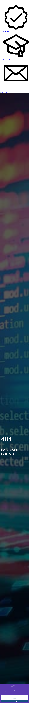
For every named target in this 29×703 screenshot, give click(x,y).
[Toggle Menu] (1, 90)
